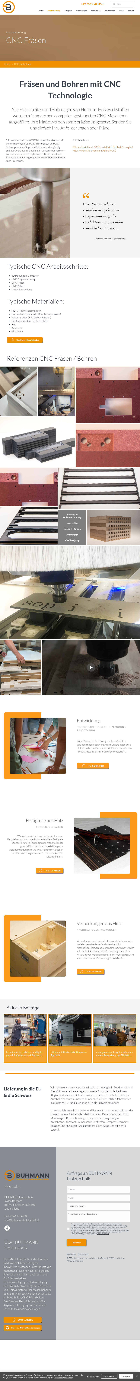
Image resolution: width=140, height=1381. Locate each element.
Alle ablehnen (109, 1376)
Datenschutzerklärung (63, 1377)
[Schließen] (136, 1376)
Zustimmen (126, 1376)
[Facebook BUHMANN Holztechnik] (7, 1228)
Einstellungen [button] (93, 1376)
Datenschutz (83, 1254)
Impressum (71, 1254)
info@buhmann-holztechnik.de (22, 1220)
